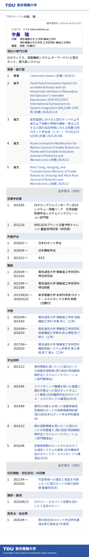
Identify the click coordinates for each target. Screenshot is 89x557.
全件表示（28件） (70, 465)
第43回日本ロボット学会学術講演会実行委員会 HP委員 (58, 522)
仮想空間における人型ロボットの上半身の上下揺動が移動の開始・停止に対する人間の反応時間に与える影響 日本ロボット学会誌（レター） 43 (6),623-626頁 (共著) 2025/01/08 (55, 127)
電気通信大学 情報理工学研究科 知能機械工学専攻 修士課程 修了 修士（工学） (59, 332)
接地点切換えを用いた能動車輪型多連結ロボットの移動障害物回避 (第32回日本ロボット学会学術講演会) (56, 412)
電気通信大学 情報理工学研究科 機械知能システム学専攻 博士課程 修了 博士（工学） (58, 348)
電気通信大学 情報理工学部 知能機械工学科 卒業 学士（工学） (59, 319)
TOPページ (13, 16)
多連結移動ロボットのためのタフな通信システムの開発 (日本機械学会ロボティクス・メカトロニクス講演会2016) (57, 451)
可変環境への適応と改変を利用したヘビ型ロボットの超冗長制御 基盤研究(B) (58, 483)
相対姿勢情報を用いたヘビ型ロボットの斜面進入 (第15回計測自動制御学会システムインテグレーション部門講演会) (57, 432)
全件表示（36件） (70, 191)
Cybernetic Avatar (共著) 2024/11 (52, 76)
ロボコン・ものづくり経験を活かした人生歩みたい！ (56, 504)
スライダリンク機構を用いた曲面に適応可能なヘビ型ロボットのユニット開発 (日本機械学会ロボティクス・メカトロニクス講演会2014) (57, 392)
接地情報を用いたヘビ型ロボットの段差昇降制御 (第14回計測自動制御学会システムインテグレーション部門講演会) (57, 372)
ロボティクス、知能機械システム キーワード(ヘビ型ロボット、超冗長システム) (42, 59)
